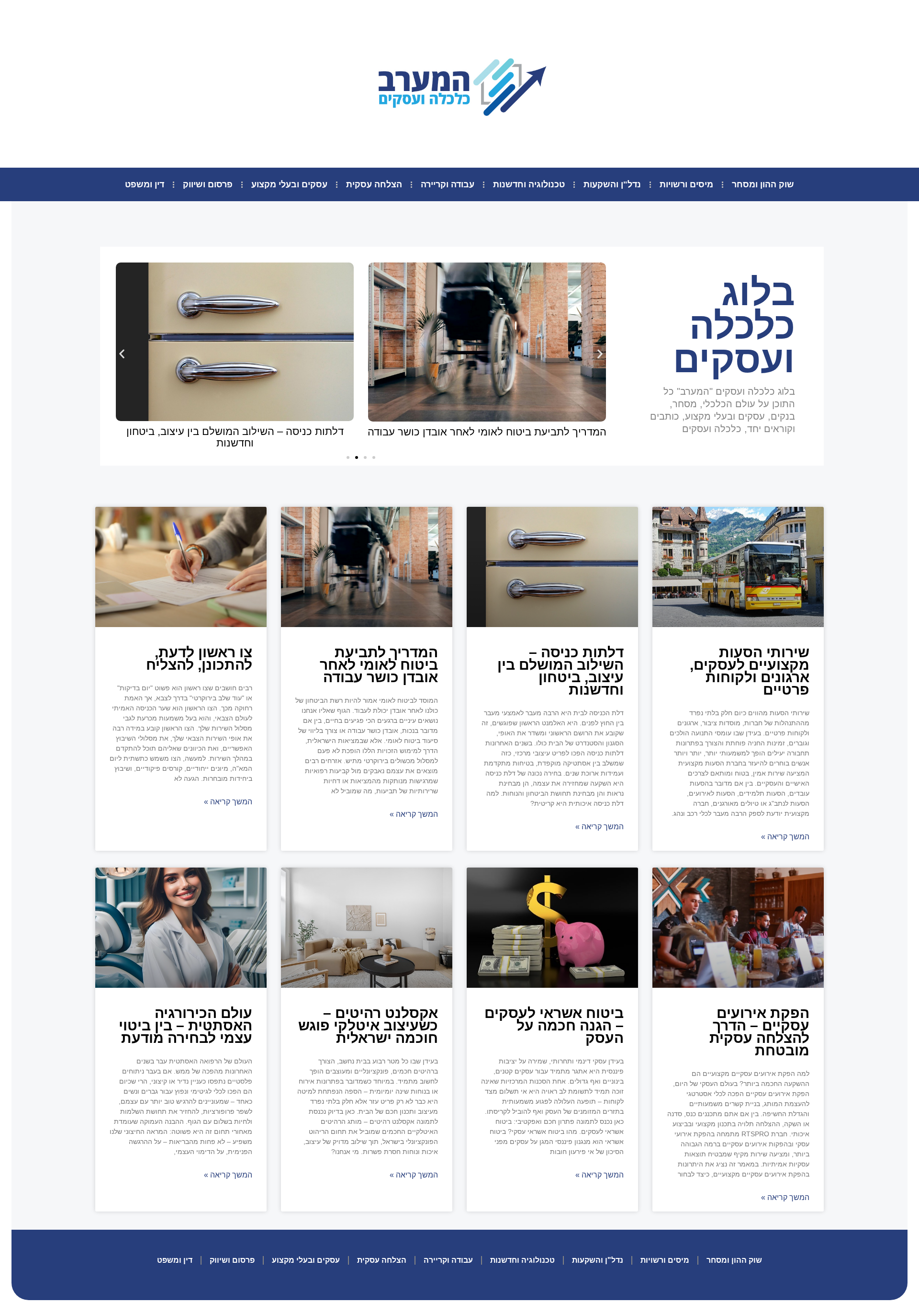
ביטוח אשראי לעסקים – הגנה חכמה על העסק (554, 1025)
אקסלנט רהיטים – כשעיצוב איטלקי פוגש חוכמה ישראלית (368, 1025)
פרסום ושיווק (208, 184)
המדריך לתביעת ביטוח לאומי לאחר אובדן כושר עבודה (487, 432)
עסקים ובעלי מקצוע (289, 184)
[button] (348, 457)
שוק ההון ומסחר (763, 184)
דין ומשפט (144, 184)
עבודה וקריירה (447, 184)
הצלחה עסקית (374, 184)
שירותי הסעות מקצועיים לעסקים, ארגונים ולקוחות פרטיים (749, 670)
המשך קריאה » (785, 837)
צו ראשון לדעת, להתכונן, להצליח (199, 658)
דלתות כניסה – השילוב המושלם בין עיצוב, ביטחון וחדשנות (235, 437)
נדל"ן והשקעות (612, 184)
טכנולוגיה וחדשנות (529, 184)
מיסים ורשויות (686, 184)
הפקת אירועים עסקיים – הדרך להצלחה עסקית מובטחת (759, 1031)
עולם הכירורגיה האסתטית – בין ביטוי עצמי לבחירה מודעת (185, 1025)
